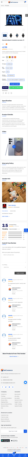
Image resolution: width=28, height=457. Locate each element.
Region (3, 72)
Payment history (18, 400)
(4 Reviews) (10, 49)
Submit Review (20, 273)
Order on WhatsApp (17, 87)
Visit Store (5, 216)
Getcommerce (17, 451)
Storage (4, 64)
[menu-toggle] (2, 2)
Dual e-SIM (9, 68)
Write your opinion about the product (11, 252)
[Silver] (7, 57)
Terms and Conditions (6, 398)
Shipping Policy (4, 402)
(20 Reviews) (16, 207)
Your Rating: (4, 264)
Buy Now (5, 87)
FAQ (2, 408)
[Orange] (15, 57)
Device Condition (4, 75)
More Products (13, 356)
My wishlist (17, 398)
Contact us (3, 394)
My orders (17, 396)
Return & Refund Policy (6, 404)
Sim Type (3, 68)
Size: (3, 60)
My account (17, 394)
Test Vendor (12, 205)
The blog (3, 396)
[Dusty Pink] (12, 57)
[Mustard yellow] (10, 57)
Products (7, 5)
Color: (3, 57)
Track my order (4, 417)
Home (2, 5)
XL (7, 60)
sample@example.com (9, 383)
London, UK (5, 377)
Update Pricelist (18, 406)
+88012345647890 (7, 380)
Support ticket (18, 402)
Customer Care (4, 415)
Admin (10, 279)
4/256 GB (9, 64)
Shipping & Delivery (5, 421)
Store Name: (5, 211)
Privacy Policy (4, 400)
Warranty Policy (4, 406)
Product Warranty (4, 79)
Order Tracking (18, 404)
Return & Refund (5, 419)
